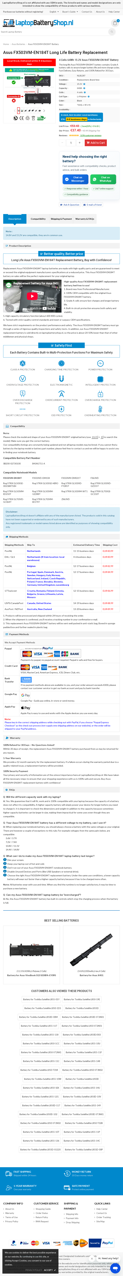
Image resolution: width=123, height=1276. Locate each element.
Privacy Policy (11, 1221)
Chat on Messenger (77, 179)
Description (14, 218)
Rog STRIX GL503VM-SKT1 (75, 491)
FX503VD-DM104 (41, 478)
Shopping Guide (43, 1209)
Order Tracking (103, 1217)
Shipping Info (72, 1214)
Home (6, 44)
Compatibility (38, 218)
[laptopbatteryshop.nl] (37, 26)
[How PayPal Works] (101, 1243)
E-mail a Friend (94, 204)
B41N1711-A (38, 463)
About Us (100, 11)
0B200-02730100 (12, 463)
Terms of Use (11, 1217)
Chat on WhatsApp (105, 179)
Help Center (114, 11)
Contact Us (87, 11)
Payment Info (72, 1218)
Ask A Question (71, 204)
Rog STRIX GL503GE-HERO (45, 483)
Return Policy (42, 1217)
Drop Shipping (72, 1222)
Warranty (9, 1213)
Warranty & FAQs (84, 218)
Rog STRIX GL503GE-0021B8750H (13, 484)
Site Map (100, 1221)
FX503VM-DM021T (71, 478)
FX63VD (95, 478)
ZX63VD (66, 499)
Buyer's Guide (68, 11)
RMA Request (42, 1221)
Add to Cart (98, 142)
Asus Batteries (18, 44)
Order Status (42, 1213)
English (53, 11)
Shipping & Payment (61, 218)
